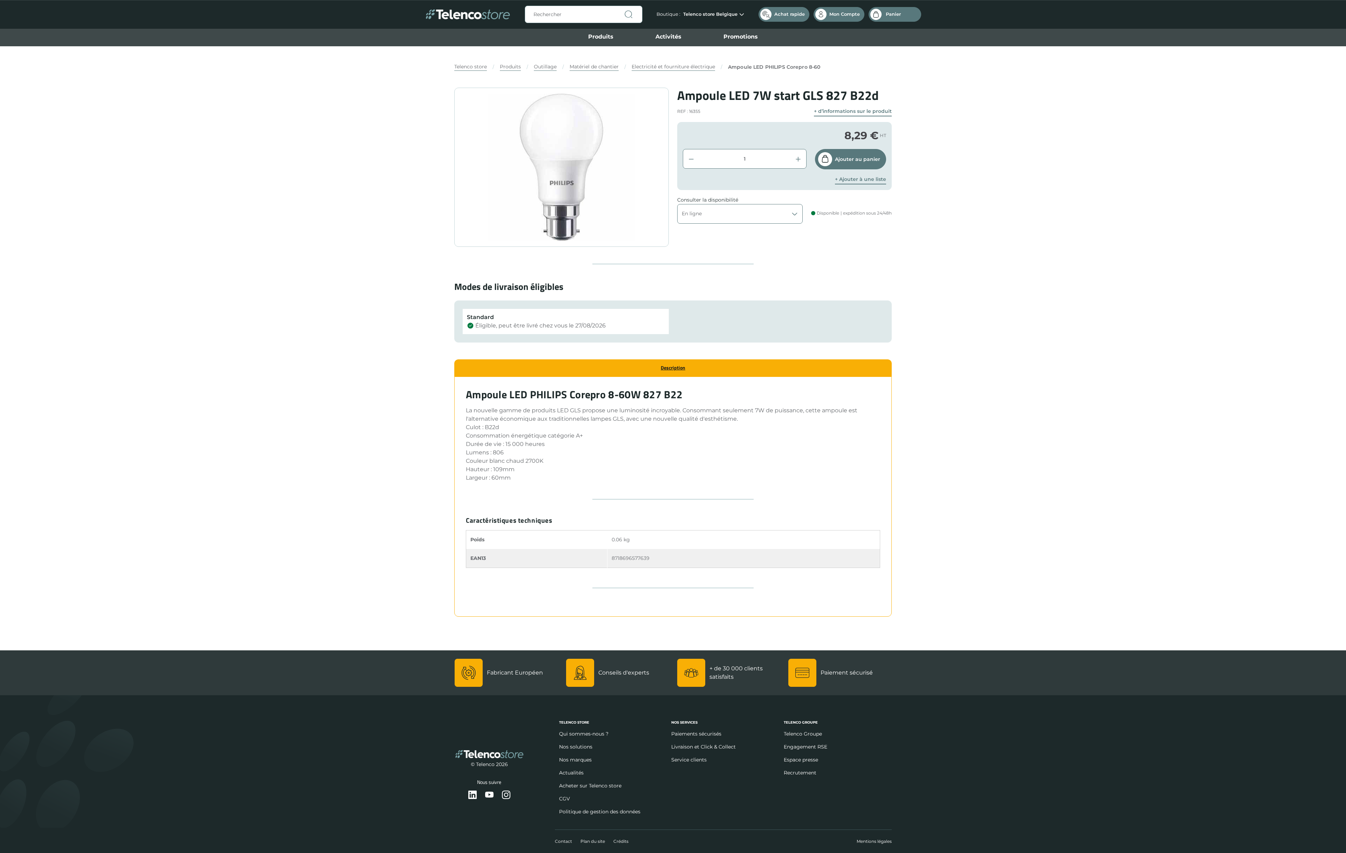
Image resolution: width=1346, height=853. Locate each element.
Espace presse (801, 760)
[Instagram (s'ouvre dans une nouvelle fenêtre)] (506, 795)
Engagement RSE (805, 747)
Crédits (620, 841)
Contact (563, 841)
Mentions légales (874, 841)
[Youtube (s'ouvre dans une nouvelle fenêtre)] (489, 795)
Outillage (545, 66)
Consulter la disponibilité (707, 200)
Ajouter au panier (857, 159)
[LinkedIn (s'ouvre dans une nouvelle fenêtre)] (472, 795)
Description (673, 367)
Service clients (689, 760)
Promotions (740, 36)
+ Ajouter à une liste (860, 179)
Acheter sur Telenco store (590, 786)
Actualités (571, 773)
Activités (668, 36)
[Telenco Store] (468, 14)
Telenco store (470, 66)
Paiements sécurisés (696, 734)
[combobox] (584, 14)
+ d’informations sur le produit (853, 111)
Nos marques (575, 760)
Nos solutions (575, 747)
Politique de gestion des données (599, 811)
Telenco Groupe (803, 734)
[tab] (673, 368)
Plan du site (592, 841)
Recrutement (800, 773)
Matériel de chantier (594, 66)
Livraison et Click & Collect (703, 747)
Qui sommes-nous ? (584, 734)
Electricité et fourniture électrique (673, 66)
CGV (564, 799)
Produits (600, 36)
